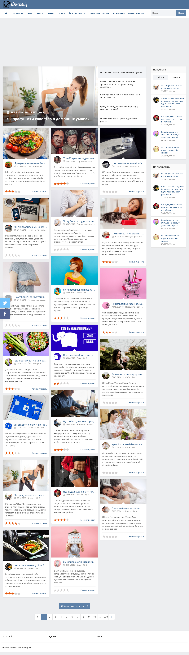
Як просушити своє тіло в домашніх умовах (30, 495)
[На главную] (17, 4)
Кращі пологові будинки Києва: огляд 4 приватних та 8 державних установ (128, 444)
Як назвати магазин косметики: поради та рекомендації (128, 303)
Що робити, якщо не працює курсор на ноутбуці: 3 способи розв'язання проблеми (79, 421)
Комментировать (39, 191)
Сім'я (62, 13)
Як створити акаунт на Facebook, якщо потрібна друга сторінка (30, 424)
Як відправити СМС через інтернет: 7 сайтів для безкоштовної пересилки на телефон (30, 226)
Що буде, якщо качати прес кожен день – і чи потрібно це (79, 491)
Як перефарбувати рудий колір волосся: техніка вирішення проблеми (79, 289)
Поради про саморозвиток (128, 13)
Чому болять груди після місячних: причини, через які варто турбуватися (79, 221)
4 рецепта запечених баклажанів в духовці (30, 163)
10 (94, 616)
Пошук (181, 13)
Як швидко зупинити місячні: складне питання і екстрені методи (79, 561)
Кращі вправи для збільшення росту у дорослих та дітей (170, 135)
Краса (40, 13)
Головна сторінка (22, 13)
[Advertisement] (94, 40)
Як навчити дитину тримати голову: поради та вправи (128, 374)
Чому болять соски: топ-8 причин (30, 296)
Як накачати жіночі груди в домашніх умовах (170, 150)
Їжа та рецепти (77, 13)
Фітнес (51, 13)
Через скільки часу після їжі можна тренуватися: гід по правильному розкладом (30, 565)
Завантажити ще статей (75, 606)
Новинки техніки (99, 13)
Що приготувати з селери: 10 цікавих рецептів (30, 360)
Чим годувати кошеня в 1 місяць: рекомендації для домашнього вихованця (128, 233)
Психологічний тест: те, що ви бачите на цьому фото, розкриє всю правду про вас (79, 355)
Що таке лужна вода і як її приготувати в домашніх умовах (128, 163)
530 (106, 616)
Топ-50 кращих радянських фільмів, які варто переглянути (79, 158)
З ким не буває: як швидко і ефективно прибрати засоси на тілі (128, 508)
